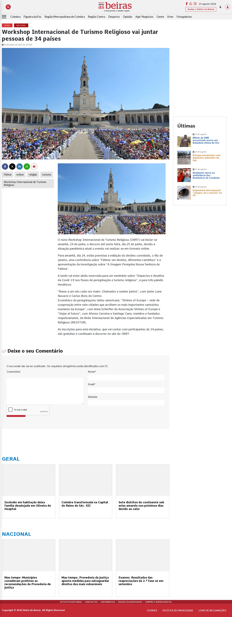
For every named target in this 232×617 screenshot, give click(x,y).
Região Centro (96, 16)
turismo (46, 174)
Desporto (114, 16)
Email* (91, 384)
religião (33, 174)
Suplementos (108, 602)
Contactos (91, 602)
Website (92, 396)
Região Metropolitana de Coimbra (65, 16)
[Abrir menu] (4, 16)
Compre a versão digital (158, 602)
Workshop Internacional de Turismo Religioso (25, 184)
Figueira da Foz (32, 16)
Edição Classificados (130, 602)
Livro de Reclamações (212, 610)
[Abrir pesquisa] (8, 6)
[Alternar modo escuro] (221, 7)
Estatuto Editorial (71, 602)
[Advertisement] (199, 46)
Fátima (7, 174)
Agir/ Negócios (144, 16)
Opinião (127, 16)
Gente (160, 16)
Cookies (152, 610)
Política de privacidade (178, 610)
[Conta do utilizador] (227, 6)
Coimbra (15, 16)
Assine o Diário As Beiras (200, 9)
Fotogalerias (184, 16)
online (20, 174)
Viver (170, 16)
